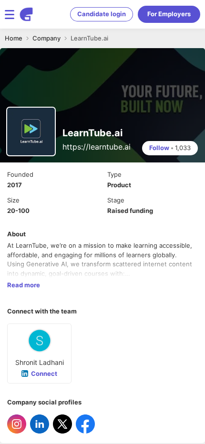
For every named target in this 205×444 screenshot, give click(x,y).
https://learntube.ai (96, 146)
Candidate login (101, 14)
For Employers (169, 14)
